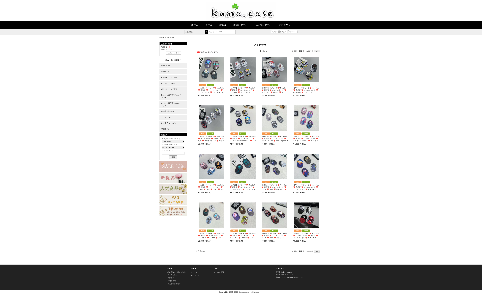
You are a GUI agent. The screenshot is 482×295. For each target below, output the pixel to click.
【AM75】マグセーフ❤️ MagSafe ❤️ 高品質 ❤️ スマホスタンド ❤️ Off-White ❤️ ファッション (306, 90)
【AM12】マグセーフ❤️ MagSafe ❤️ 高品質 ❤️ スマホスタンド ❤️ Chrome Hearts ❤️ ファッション (243, 187)
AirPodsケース (264, 25)
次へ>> (266, 51)
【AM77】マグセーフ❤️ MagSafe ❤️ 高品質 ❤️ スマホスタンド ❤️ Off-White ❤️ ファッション (243, 90)
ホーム (195, 25)
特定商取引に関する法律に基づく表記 (176, 273)
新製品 (223, 25)
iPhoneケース (240, 25)
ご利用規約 (171, 281)
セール (209, 25)
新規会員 (283, 32)
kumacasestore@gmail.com (293, 277)
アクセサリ (285, 25)
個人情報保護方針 (174, 284)
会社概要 (170, 278)
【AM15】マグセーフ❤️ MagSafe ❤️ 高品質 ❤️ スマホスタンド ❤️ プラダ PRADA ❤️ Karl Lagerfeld (275, 139)
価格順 (294, 51)
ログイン (275, 32)
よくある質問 (219, 272)
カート (294, 32)
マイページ (195, 275)
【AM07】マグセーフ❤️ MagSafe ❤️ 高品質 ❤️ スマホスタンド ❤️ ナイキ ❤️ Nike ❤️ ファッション (275, 236)
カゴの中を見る (173, 53)
